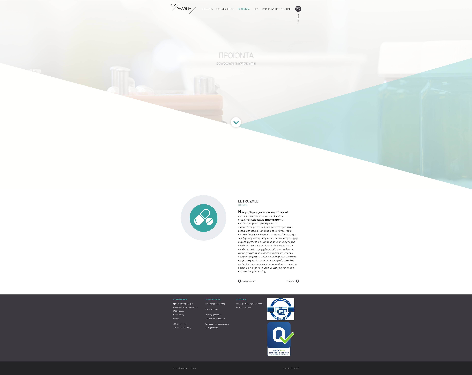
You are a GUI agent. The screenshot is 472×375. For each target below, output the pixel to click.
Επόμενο (291, 281)
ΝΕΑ (256, 8)
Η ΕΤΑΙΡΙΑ (207, 8)
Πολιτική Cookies (211, 309)
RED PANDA (295, 368)
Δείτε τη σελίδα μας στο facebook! (249, 304)
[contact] (298, 9)
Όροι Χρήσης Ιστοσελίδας (215, 304)
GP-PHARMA (183, 9)
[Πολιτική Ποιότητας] (280, 309)
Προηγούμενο (248, 281)
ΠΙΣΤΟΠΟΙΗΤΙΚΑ (225, 8)
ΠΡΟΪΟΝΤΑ (244, 8)
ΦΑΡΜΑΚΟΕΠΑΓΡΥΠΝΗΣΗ (276, 8)
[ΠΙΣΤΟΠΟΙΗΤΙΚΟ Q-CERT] (280, 339)
